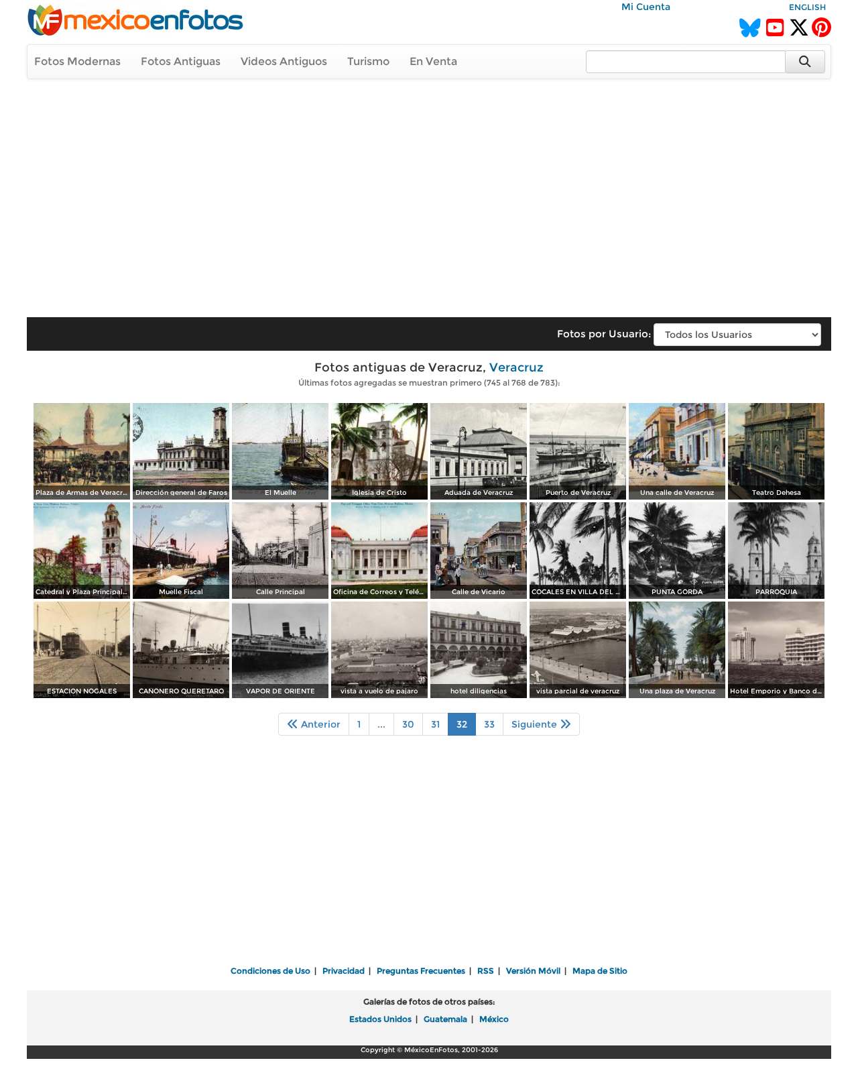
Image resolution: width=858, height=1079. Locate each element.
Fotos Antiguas (181, 61)
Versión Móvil (533, 971)
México (494, 1019)
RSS (485, 971)
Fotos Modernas (77, 61)
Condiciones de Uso (270, 971)
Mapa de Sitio (599, 971)
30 (408, 724)
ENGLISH (807, 7)
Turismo (368, 61)
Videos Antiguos (284, 61)
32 (461, 724)
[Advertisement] (429, 192)
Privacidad (343, 971)
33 (489, 724)
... (381, 724)
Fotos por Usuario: (604, 333)
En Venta (433, 61)
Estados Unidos (380, 1019)
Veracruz (516, 367)
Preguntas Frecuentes (421, 971)
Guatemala (445, 1019)
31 (435, 724)
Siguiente (535, 724)
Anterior (319, 724)
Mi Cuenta (645, 7)
